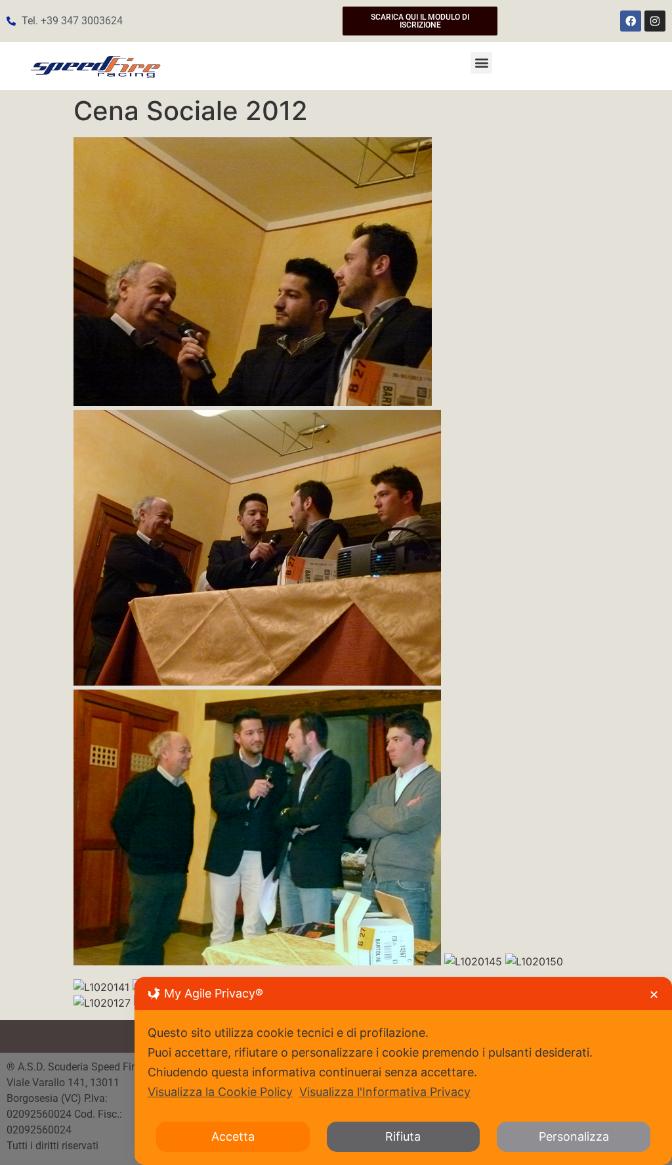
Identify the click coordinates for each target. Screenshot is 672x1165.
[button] (481, 63)
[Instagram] (654, 21)
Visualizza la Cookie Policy (220, 1092)
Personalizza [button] (574, 1136)
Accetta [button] (233, 1136)
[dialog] (403, 1071)
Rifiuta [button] (403, 1136)
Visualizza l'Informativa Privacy (385, 1092)
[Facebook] (630, 21)
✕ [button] (654, 994)
